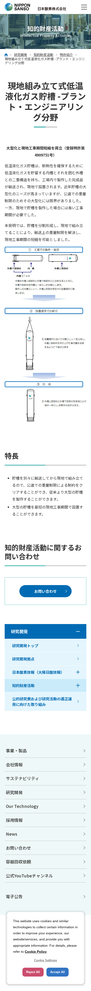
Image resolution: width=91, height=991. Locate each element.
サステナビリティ (22, 778)
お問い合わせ (45, 591)
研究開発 (20, 55)
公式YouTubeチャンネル (29, 875)
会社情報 (14, 764)
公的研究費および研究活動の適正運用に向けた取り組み (42, 701)
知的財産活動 (43, 55)
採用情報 (14, 820)
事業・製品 (16, 750)
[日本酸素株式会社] (45, 7)
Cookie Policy (36, 951)
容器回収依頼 (18, 861)
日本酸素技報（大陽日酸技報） (38, 672)
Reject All (33, 972)
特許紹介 (66, 55)
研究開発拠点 (23, 659)
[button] (84, 7)
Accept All (57, 972)
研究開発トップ (25, 645)
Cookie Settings (45, 960)
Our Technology (22, 806)
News (11, 834)
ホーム (6, 54)
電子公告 (14, 896)
